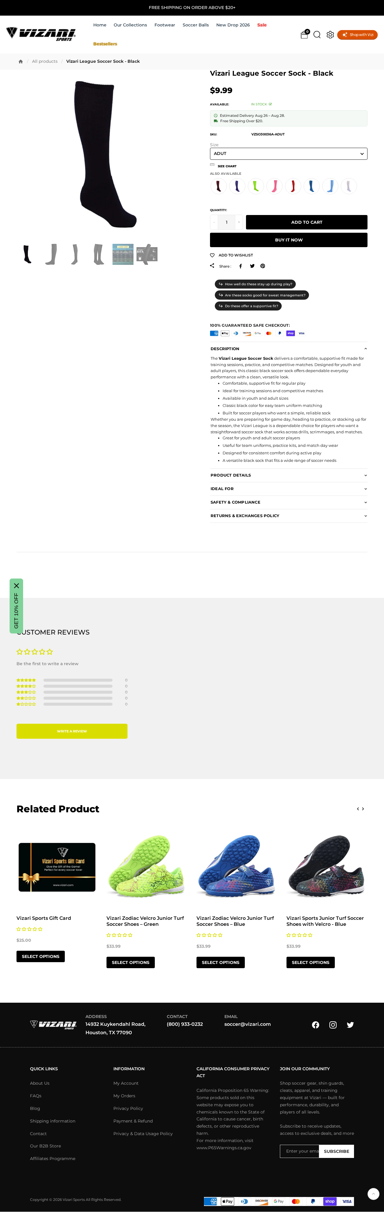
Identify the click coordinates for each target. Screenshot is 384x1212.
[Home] (20, 61)
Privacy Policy (128, 1108)
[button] (289, 164)
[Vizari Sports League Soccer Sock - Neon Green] (256, 186)
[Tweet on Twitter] (252, 266)
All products (45, 61)
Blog (35, 1108)
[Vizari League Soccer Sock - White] (349, 186)
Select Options (40, 956)
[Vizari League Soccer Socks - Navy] (237, 186)
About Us (40, 1083)
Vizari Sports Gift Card (43, 918)
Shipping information (52, 1121)
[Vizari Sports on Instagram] (333, 1024)
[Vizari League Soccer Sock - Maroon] (219, 186)
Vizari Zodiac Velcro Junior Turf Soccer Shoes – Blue (235, 921)
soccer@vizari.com (247, 1024)
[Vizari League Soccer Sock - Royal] (312, 186)
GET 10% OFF (16, 611)
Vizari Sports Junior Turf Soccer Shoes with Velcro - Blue (325, 921)
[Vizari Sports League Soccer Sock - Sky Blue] (330, 186)
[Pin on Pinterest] (262, 266)
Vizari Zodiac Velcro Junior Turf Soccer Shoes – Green (145, 921)
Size (214, 145)
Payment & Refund (133, 1121)
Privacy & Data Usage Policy (143, 1133)
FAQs (35, 1096)
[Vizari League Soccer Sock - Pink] (274, 186)
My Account (126, 1083)
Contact (38, 1133)
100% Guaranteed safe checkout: (250, 325)
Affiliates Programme (52, 1159)
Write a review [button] (72, 731)
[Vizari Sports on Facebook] (315, 1024)
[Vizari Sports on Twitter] (350, 1024)
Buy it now (289, 240)
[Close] (16, 585)
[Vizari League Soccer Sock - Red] (293, 186)
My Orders (124, 1096)
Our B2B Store (45, 1146)
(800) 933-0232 (185, 1024)
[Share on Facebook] (241, 266)
